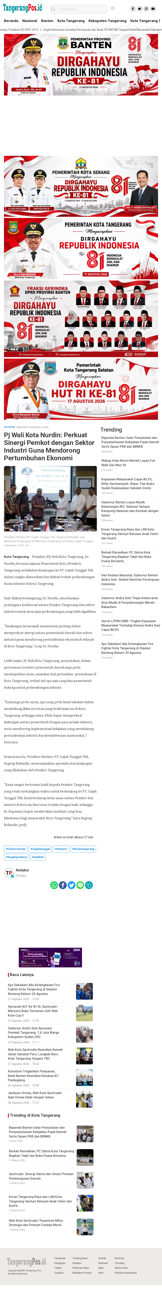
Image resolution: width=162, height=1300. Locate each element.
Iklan (101, 1268)
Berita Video (121, 1268)
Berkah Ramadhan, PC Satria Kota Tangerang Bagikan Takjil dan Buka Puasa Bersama (41, 1153)
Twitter (58, 1268)
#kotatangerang (83, 849)
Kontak (102, 1258)
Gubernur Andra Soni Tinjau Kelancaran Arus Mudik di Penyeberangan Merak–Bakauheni (129, 602)
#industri (61, 849)
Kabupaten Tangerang (107, 21)
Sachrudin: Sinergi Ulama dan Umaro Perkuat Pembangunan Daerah (41, 1176)
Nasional (29, 21)
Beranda (11, 21)
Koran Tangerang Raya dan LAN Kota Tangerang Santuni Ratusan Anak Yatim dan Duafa (40, 1201)
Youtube (58, 1273)
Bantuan (103, 1263)
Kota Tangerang (71, 21)
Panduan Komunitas (126, 1273)
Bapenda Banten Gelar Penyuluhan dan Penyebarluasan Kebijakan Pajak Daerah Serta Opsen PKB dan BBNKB (38, 1132)
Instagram (60, 1263)
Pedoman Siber (81, 1268)
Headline (38, 857)
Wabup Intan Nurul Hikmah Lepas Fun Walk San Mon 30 (128, 462)
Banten (47, 21)
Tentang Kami (80, 1258)
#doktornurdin (16, 849)
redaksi (22, 870)
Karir (101, 1273)
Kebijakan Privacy (82, 1273)
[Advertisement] (81, 126)
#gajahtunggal (40, 849)
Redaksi (77, 1263)
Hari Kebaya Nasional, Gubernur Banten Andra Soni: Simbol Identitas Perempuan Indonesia (130, 580)
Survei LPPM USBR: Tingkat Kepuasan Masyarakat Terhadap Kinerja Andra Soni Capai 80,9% (130, 625)
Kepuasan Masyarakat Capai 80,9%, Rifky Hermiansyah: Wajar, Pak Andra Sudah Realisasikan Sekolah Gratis (127, 484)
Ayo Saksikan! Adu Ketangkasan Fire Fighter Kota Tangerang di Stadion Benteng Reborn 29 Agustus (127, 648)
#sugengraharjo (16, 857)
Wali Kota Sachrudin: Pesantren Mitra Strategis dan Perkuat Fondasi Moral (36, 1222)
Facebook (59, 1258)
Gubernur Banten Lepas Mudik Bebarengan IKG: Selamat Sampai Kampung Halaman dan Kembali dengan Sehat (130, 509)
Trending (119, 1263)
